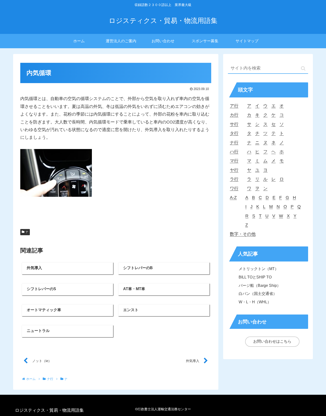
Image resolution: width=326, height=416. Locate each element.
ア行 (234, 105)
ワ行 (234, 188)
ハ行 (234, 151)
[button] (303, 68)
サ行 (234, 124)
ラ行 (234, 179)
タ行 (234, 133)
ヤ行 (234, 170)
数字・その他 (243, 234)
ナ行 (234, 142)
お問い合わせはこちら (272, 341)
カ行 (234, 114)
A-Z (233, 197)
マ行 (234, 160)
